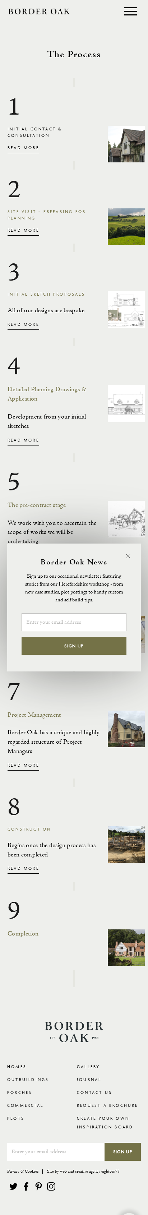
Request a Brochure (107, 1105)
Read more (23, 147)
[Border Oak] (39, 11)
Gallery (88, 1066)
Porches (19, 1092)
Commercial (25, 1105)
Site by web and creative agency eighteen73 (83, 1171)
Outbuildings (28, 1079)
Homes (17, 1066)
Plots (15, 1118)
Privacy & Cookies (22, 1171)
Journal (89, 1079)
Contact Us (94, 1092)
